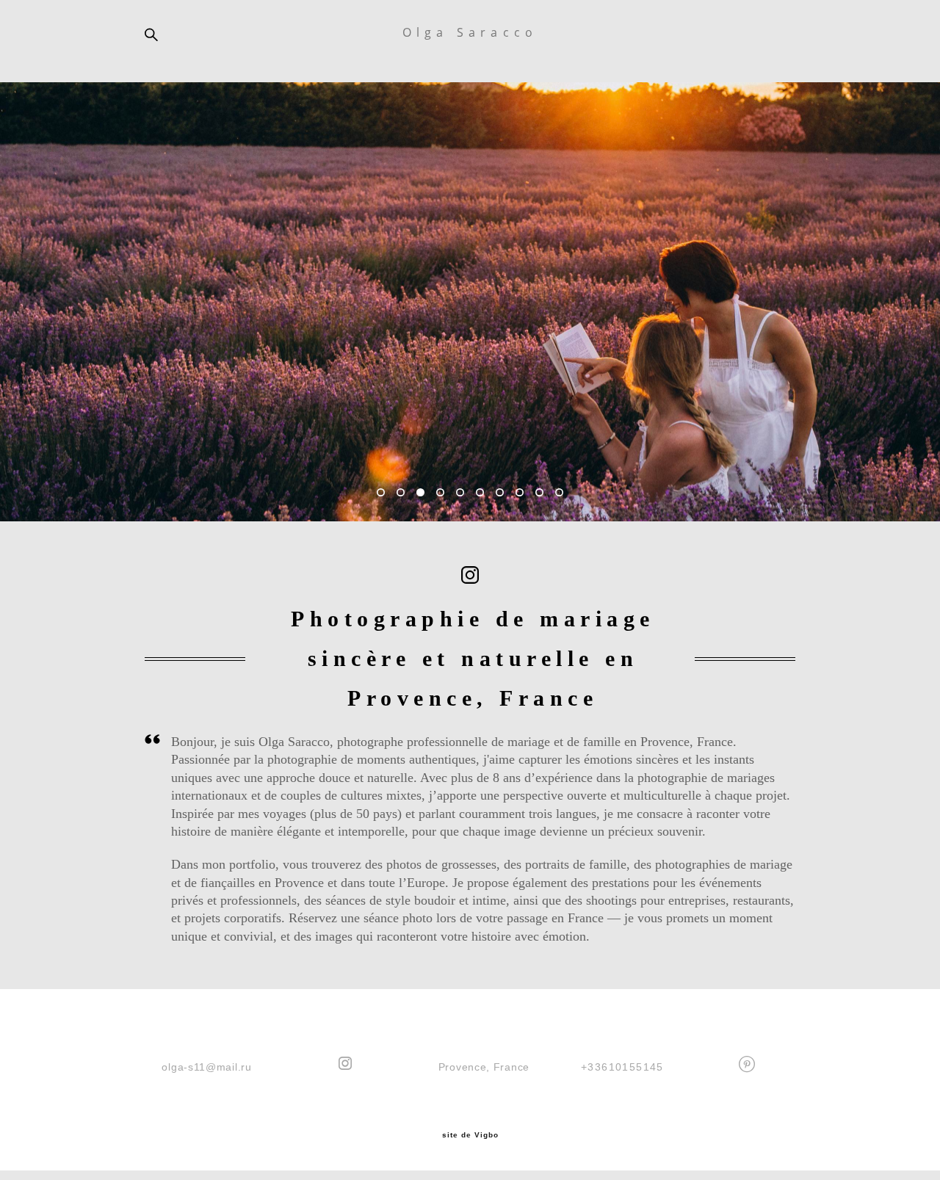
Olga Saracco (470, 32)
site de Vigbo (470, 1135)
